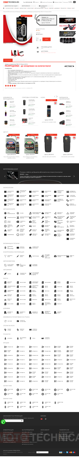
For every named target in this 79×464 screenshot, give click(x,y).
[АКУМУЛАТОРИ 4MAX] (33, 206)
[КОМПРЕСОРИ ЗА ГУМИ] (46, 214)
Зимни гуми (23, 8)
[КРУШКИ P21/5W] (58, 348)
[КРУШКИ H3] (20, 356)
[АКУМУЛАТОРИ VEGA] (21, 201)
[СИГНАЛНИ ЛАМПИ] (8, 231)
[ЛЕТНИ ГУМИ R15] (21, 391)
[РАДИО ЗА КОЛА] (71, 257)
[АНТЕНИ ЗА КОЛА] (8, 257)
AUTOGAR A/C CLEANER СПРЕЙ (49, 122)
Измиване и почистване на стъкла (16, 317)
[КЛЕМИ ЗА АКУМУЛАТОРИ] (71, 206)
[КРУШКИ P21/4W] (46, 382)
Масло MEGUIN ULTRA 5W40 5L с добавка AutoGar (30, 157)
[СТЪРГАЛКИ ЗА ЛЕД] (21, 227)
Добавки (56, 8)
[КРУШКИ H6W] (20, 365)
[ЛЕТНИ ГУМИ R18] (33, 395)
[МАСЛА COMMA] (71, 292)
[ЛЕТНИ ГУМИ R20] (46, 395)
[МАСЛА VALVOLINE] (71, 296)
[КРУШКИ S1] (57, 374)
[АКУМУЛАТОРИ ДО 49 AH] (8, 193)
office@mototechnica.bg (66, 436)
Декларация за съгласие (27, 444)
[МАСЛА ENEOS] (33, 305)
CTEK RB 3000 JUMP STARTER (32, 109)
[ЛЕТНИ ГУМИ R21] (58, 391)
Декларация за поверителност (29, 442)
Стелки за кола (9, 325)
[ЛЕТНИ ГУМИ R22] (58, 395)
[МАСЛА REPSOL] (46, 296)
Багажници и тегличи (11, 243)
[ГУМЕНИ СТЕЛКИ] (8, 331)
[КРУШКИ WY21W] (71, 382)
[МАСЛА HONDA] (71, 288)
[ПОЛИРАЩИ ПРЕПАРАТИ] (33, 266)
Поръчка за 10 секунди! (47, 2)
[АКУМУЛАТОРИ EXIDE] (46, 193)
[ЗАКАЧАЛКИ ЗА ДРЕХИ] (71, 214)
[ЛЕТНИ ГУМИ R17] (33, 391)
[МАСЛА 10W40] (21, 283)
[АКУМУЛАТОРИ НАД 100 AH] (21, 197)
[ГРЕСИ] (31, 339)
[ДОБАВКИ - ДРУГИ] (58, 313)
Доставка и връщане (27, 432)
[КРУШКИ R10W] (58, 369)
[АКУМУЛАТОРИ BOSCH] (33, 201)
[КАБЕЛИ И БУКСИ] (21, 257)
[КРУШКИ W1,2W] (71, 348)
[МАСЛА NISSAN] (58, 296)
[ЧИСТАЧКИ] (7, 322)
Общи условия (25, 440)
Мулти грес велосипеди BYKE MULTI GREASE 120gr (13, 121)
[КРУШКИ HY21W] (46, 374)
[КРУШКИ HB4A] (46, 352)
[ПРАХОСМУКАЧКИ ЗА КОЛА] (34, 218)
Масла (46, 8)
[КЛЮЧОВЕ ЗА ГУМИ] (46, 218)
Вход (42, 432)
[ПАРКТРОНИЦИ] (33, 257)
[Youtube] (42, 419)
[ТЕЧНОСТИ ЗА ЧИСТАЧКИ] (21, 322)
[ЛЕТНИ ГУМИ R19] (46, 391)
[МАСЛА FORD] (70, 283)
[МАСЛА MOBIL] (46, 283)
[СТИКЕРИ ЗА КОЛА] (21, 223)
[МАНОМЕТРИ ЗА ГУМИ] (46, 236)
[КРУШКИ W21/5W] (71, 374)
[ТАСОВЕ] (19, 214)
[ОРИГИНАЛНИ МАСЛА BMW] (33, 283)
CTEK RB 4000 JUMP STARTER (32, 100)
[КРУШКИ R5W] (58, 365)
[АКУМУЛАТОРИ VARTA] (33, 197)
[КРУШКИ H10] (33, 348)
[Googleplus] (46, 419)
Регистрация (44, 434)
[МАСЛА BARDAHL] (33, 292)
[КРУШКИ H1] (20, 348)
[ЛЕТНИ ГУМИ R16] (21, 395)
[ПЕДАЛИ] (32, 227)
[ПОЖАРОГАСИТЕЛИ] (9, 218)
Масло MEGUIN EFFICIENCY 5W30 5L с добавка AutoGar (11, 157)
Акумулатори (9, 8)
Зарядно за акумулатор (22, 11)
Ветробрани (26, 5)
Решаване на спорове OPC (9, 442)
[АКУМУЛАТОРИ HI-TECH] (33, 193)
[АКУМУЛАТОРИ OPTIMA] (46, 197)
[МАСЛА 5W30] (20, 296)
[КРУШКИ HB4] (45, 348)
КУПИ (46, 39)
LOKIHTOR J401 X (31, 119)
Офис (4, 436)
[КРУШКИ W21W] (71, 369)
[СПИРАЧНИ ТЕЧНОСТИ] (46, 339)
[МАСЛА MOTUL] (46, 288)
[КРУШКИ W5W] (70, 361)
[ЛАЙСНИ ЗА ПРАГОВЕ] (33, 236)
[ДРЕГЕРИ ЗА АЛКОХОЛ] (58, 214)
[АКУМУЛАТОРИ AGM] (58, 197)
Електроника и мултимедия (13, 252)
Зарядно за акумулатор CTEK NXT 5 (68, 102)
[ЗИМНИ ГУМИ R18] (33, 408)
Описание (7, 60)
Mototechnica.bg (64, 438)
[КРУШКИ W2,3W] (71, 352)
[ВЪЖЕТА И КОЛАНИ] (33, 231)
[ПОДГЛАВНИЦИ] (8, 236)
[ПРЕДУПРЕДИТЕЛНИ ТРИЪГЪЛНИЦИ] (34, 214)
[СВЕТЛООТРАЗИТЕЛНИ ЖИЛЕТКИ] (23, 218)
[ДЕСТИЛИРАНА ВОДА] (21, 339)
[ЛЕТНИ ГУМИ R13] (8, 391)
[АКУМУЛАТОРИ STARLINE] (46, 206)
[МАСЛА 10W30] (8, 305)
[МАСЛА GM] (57, 288)
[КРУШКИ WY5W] (71, 378)
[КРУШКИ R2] (57, 361)
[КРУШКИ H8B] (20, 378)
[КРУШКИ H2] (20, 352)
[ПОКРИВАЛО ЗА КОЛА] (71, 240)
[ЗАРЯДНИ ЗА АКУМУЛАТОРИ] (71, 193)
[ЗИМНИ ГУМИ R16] (21, 408)
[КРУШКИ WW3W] (71, 356)
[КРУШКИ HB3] (33, 382)
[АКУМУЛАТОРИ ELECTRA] (21, 206)
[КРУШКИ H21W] (33, 374)
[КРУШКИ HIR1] (45, 361)
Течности (63, 8)
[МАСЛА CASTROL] (33, 296)
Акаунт (37, 2)
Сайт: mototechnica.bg (8, 440)
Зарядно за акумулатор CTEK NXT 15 (68, 111)
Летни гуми (30, 8)
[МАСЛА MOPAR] (58, 283)
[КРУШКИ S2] (57, 378)
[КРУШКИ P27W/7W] (58, 352)
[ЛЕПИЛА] (7, 275)
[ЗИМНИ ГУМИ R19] (46, 404)
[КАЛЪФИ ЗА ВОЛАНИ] (21, 236)
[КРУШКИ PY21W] (58, 356)
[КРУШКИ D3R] (8, 369)
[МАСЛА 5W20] (20, 305)
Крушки (16, 8)
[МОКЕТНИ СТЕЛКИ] (21, 331)
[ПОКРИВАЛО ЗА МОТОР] (71, 236)
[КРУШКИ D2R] (8, 361)
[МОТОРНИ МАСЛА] (8, 283)
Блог (73, 8)
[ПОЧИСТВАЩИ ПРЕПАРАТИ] (8, 266)
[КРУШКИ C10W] (8, 352)
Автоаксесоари (38, 8)
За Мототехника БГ (8, 432)
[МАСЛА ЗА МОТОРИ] (8, 296)
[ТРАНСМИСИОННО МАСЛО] (9, 288)
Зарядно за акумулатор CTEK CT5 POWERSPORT (69, 121)
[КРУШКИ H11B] (33, 356)
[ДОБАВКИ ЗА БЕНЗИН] (8, 313)
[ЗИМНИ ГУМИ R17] (33, 404)
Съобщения (25, 438)
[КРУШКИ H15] (33, 365)
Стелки (69, 8)
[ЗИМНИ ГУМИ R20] (46, 408)
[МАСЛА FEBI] (57, 292)
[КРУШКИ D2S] (8, 365)
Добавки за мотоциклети (8, 98)
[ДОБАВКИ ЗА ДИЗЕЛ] (21, 313)
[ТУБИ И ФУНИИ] (8, 223)
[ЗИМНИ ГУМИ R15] (21, 404)
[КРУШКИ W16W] (71, 365)
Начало (4, 11)
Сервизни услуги (44, 6)
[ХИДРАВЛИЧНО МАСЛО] (8, 292)
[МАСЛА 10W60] (21, 288)
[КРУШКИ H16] (33, 369)
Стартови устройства (30, 97)
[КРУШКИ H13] (33, 361)
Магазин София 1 (58, 2)
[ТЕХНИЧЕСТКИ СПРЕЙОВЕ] (21, 275)
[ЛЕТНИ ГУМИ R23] (71, 391)
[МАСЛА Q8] (45, 292)
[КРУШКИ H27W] (33, 378)
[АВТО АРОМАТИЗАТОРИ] (9, 214)
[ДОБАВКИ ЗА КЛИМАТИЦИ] (33, 313)
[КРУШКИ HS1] (45, 369)
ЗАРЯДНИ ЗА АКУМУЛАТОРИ (64, 98)
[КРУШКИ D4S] (8, 382)
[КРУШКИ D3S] (8, 374)
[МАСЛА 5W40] (20, 292)
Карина (27, 174)
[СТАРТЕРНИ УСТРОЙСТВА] (71, 197)
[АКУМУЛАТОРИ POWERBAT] (46, 201)
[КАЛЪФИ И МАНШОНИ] (71, 227)
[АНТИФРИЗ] (7, 339)
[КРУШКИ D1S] (8, 356)
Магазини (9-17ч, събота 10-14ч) (10, 438)
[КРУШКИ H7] (20, 369)
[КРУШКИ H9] (20, 382)
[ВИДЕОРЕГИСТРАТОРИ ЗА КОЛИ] (60, 257)
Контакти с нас (7, 434)
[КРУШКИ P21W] (46, 378)
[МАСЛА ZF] (57, 305)
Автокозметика (9, 261)
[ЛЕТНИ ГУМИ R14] (8, 395)
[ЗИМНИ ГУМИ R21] (58, 404)
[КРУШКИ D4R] (8, 378)
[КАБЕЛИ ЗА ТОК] (71, 201)
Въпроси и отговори (27, 434)
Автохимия (7, 269)
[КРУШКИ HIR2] (45, 365)
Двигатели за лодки (11, 5)
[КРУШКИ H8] (20, 374)
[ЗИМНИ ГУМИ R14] (8, 408)
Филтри (51, 8)
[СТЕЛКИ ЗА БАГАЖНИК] (33, 331)
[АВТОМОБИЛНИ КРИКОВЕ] (58, 232)
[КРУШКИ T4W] (58, 382)
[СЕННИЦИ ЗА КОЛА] (71, 223)
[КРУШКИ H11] (32, 352)
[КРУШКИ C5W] (8, 348)
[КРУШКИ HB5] (45, 356)
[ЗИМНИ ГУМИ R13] (8, 404)
